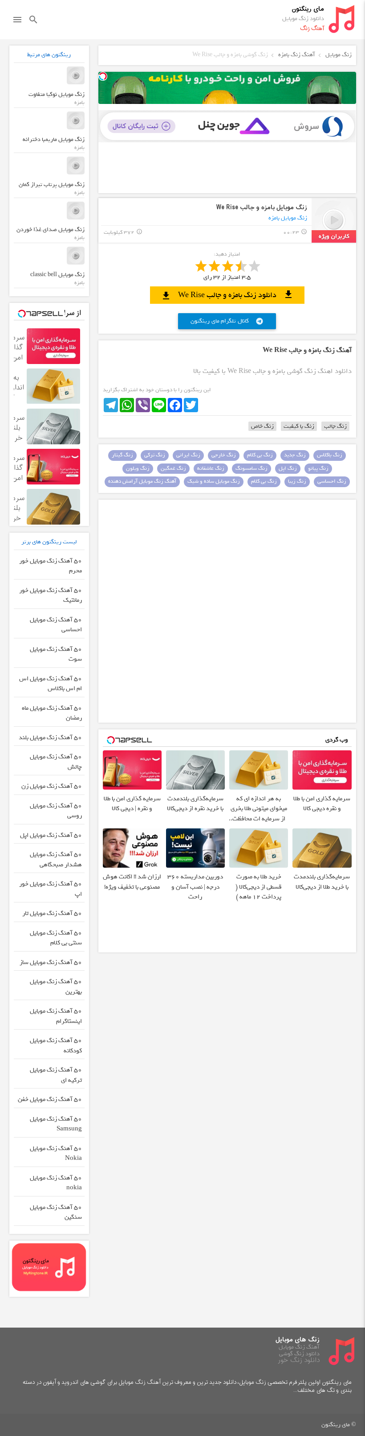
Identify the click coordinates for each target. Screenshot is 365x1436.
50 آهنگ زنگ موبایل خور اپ (50, 889)
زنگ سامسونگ (251, 468)
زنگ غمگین (173, 468)
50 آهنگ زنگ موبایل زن (51, 786)
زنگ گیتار (122, 455)
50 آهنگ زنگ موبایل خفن (50, 1099)
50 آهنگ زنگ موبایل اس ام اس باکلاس (50, 684)
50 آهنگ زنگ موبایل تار (52, 913)
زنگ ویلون (138, 468)
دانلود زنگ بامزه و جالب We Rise (227, 295)
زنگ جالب (335, 426)
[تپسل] (102, 76)
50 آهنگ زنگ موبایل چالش (56, 762)
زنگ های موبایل (298, 1340)
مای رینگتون (308, 9)
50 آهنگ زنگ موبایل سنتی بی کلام (56, 938)
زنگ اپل (288, 468)
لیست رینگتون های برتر (49, 541)
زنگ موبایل (338, 54)
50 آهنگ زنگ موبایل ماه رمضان (52, 713)
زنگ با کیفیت (299, 426)
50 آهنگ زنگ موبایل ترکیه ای (56, 1075)
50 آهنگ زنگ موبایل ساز (51, 962)
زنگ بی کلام (260, 455)
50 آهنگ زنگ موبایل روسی (56, 811)
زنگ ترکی (154, 455)
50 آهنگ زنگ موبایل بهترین (56, 987)
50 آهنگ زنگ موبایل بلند (50, 737)
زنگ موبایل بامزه (287, 218)
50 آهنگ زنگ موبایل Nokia (56, 1153)
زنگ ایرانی (188, 455)
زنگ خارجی (223, 455)
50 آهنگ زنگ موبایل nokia (56, 1183)
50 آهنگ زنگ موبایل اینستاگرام (56, 1016)
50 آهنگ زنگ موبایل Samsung (56, 1124)
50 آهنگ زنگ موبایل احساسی (56, 625)
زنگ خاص (262, 426)
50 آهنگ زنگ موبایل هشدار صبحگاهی (56, 859)
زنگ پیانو (318, 468)
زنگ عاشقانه (210, 468)
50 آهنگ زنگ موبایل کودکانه (56, 1045)
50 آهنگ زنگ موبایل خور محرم (50, 566)
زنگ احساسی (331, 481)
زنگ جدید (295, 455)
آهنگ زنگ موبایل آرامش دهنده (142, 481)
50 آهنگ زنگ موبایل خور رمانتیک (50, 595)
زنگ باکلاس (329, 455)
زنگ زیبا (297, 481)
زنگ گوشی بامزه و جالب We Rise (230, 54)
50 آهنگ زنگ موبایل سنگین (56, 1212)
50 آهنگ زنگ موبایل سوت (56, 654)
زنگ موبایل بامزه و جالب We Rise (261, 208)
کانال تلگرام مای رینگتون (227, 321)
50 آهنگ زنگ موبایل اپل (51, 835)
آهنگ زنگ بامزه (296, 54)
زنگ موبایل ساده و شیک (213, 481)
